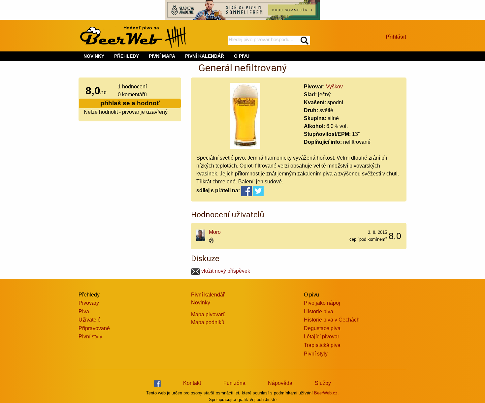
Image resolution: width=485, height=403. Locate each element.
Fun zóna (234, 383)
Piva (84, 311)
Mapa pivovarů (208, 314)
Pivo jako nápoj (322, 303)
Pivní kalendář (208, 294)
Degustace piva (322, 328)
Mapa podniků (207, 322)
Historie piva (318, 311)
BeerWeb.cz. (326, 392)
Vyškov (334, 86)
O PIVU (241, 56)
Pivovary (89, 303)
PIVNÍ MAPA (162, 56)
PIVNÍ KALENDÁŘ (204, 56)
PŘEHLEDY (126, 56)
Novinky (200, 302)
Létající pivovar (321, 336)
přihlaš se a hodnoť (130, 103)
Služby (323, 383)
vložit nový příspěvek (225, 271)
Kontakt (192, 383)
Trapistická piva (322, 345)
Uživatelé (90, 320)
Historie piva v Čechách (332, 320)
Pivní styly (90, 336)
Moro (215, 232)
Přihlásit (396, 37)
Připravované (94, 328)
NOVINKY (93, 56)
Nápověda (280, 383)
